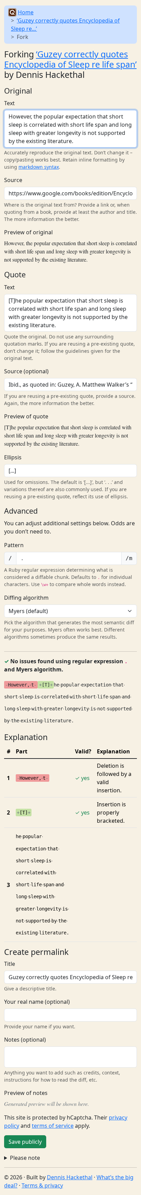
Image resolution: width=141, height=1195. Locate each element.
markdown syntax (38, 167)
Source (13, 180)
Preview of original (28, 232)
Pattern (14, 545)
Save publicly (25, 1141)
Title (9, 964)
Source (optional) (26, 371)
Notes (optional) (25, 1039)
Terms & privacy (42, 1185)
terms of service (53, 1125)
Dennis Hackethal (69, 1177)
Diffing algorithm (26, 597)
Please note (25, 1158)
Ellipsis (13, 457)
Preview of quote (26, 416)
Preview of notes (26, 1093)
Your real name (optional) (37, 1001)
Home (26, 12)
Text (9, 103)
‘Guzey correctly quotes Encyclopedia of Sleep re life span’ (70, 59)
